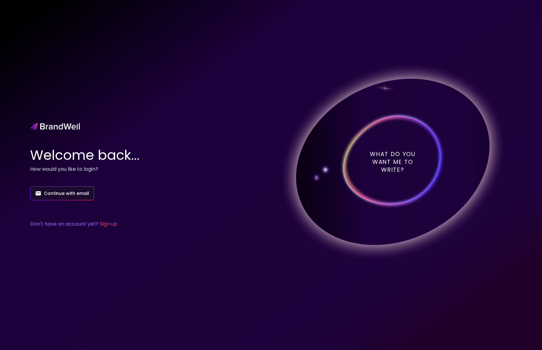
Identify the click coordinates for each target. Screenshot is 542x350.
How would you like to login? (64, 169)
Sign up (108, 223)
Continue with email (66, 193)
